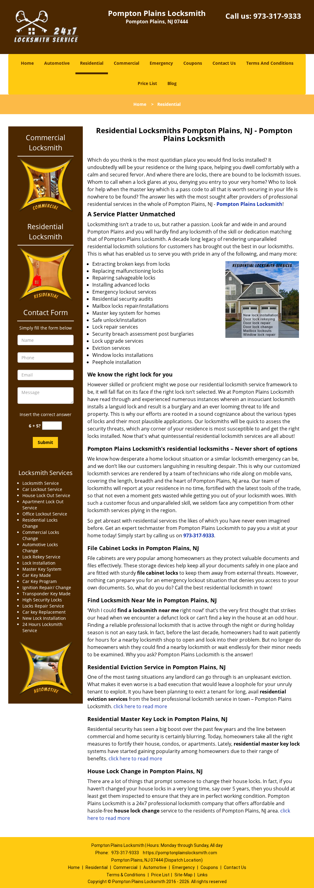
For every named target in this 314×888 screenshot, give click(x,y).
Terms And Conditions (269, 63)
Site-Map (183, 874)
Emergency (161, 63)
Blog (172, 83)
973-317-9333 (277, 16)
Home (27, 63)
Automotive (57, 63)
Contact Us (224, 63)
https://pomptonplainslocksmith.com (180, 852)
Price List (147, 83)
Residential (91, 63)
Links (202, 874)
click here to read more (140, 706)
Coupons (192, 63)
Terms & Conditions (125, 874)
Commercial (126, 63)
